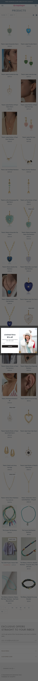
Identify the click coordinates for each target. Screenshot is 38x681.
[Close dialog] (36, 329)
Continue (10, 346)
